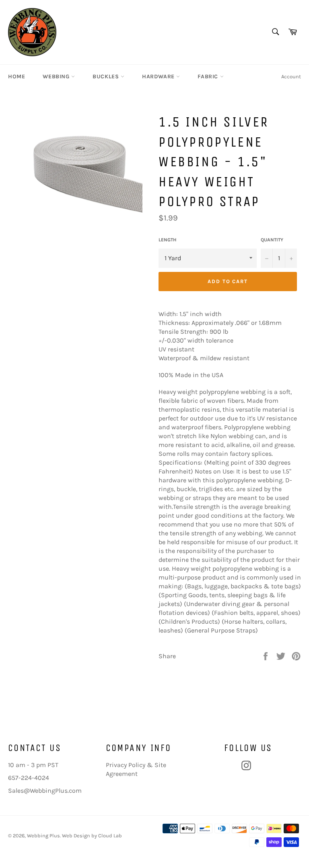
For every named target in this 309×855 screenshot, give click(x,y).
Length (167, 240)
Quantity (272, 240)
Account (291, 76)
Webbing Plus (43, 836)
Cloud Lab (110, 836)
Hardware (159, 76)
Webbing (57, 76)
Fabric (209, 76)
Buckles (107, 76)
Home (16, 76)
